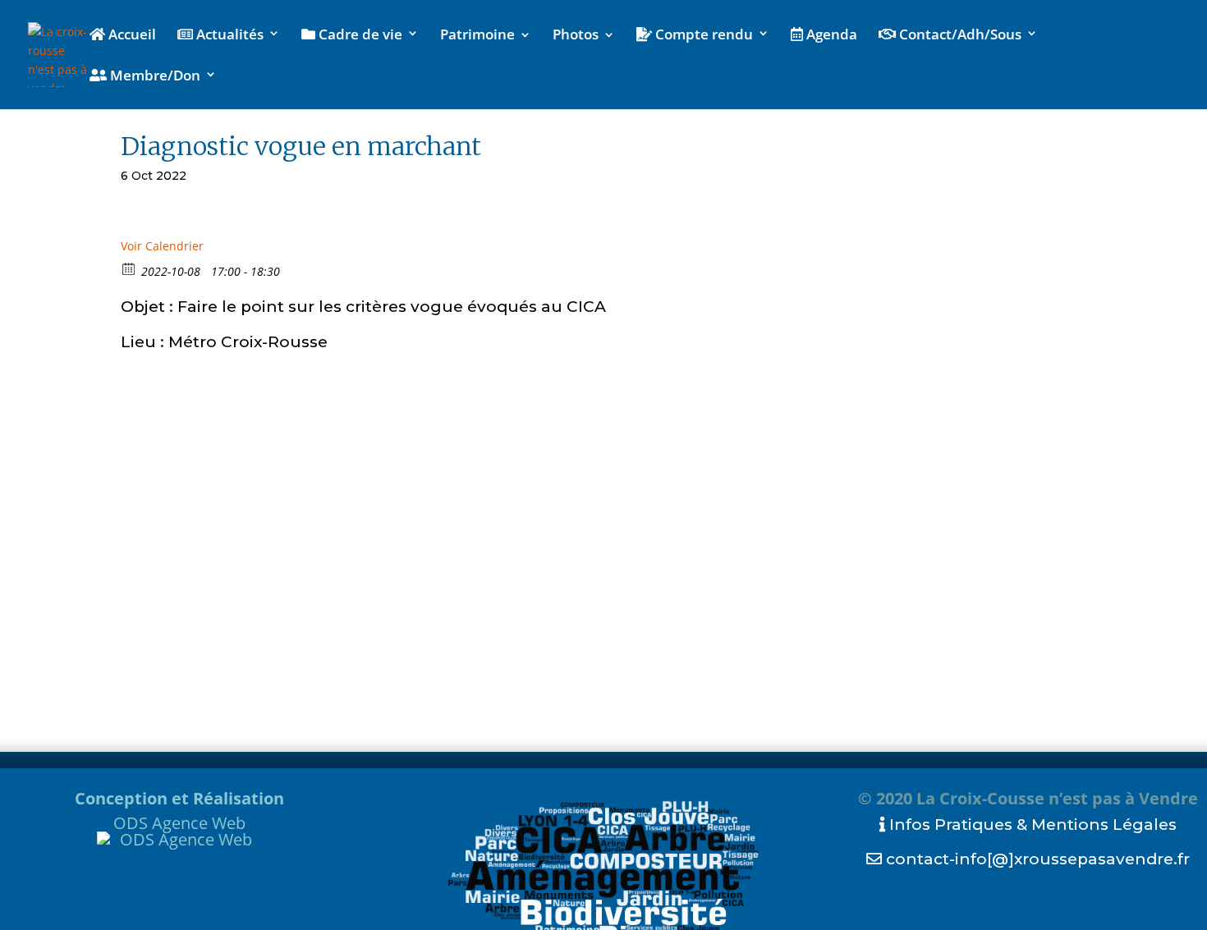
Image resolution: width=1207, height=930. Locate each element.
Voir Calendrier (162, 246)
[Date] (129, 268)
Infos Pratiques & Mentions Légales (1031, 824)
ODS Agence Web (179, 823)
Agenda (830, 35)
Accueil (130, 35)
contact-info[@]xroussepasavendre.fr (1036, 859)
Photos (576, 36)
